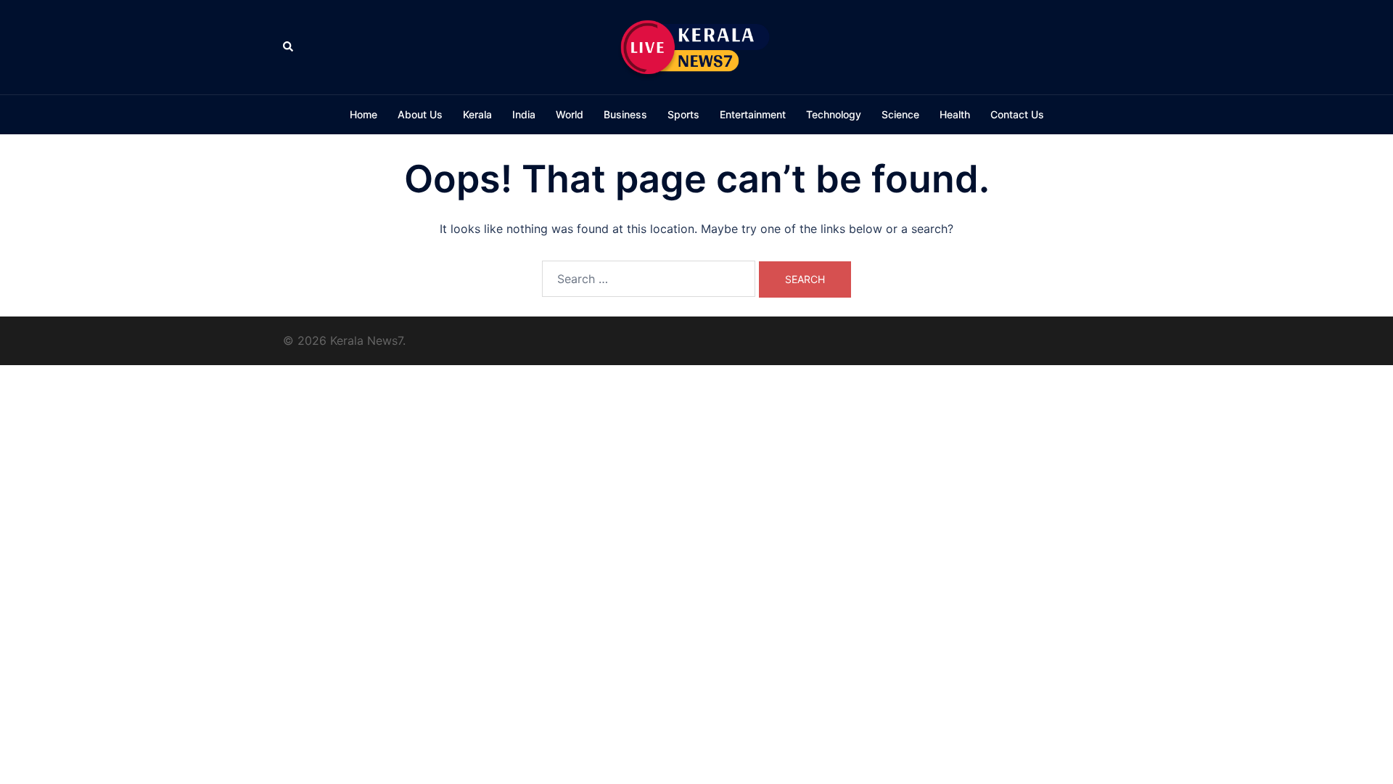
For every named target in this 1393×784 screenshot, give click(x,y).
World (569, 114)
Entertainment (753, 114)
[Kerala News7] (696, 45)
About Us (420, 114)
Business (625, 114)
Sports (683, 114)
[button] (289, 47)
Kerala (477, 114)
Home (363, 114)
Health (955, 114)
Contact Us (1017, 114)
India (523, 114)
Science (900, 114)
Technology (833, 114)
